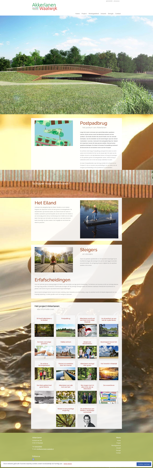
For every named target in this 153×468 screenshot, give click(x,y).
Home (77, 13)
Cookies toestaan (144, 464)
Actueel (103, 13)
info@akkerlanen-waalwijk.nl (45, 449)
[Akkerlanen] (44, 6)
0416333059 (38, 447)
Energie (110, 13)
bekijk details (68, 464)
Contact (118, 13)
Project (84, 13)
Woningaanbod (94, 13)
